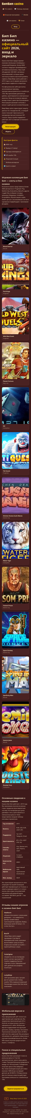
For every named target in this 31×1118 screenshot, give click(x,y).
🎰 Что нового (7, 9)
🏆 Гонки (21, 21)
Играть (8, 131)
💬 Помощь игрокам (21, 9)
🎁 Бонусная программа (11, 15)
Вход (15, 27)
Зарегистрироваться (15, 1089)
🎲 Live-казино (11, 21)
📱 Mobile (25, 15)
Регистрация (10, 127)
